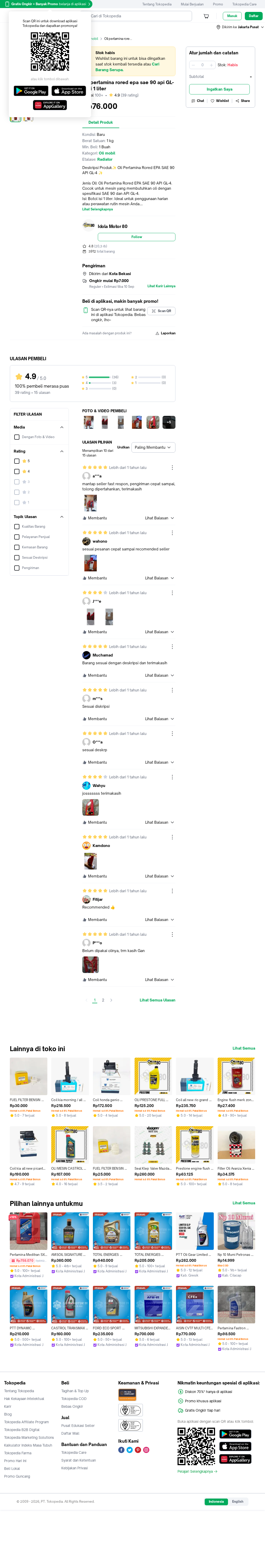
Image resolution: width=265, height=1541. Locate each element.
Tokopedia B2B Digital (22, 1430)
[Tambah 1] (211, 65)
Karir (7, 1406)
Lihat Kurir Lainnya (161, 286)
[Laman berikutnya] (111, 1000)
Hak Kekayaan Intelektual (24, 1399)
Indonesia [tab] (216, 1501)
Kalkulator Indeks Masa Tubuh (28, 1445)
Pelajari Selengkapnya (195, 1471)
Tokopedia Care (244, 4)
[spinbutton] (202, 65)
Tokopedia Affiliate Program (26, 1422)
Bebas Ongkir (72, 1406)
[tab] (100, 122)
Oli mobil (91, 39)
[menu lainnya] (172, 467)
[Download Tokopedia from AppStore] (235, 1446)
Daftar (254, 16)
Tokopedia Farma (17, 1453)
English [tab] (237, 1501)
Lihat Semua (244, 1048)
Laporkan (168, 333)
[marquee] (128, 61)
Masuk (232, 16)
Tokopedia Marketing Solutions (29, 1437)
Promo (218, 4)
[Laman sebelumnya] (86, 1000)
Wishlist (222, 101)
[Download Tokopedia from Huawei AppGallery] (235, 1459)
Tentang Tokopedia (157, 4)
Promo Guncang (17, 1476)
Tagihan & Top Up (75, 1391)
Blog (8, 1414)
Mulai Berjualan (192, 4)
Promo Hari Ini (15, 1461)
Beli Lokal (12, 1468)
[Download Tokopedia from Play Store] (235, 1434)
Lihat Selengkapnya (97, 209)
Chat (200, 101)
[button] (240, 27)
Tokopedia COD (74, 1399)
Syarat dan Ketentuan (78, 1460)
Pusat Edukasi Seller (78, 1426)
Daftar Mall (70, 1433)
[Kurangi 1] (193, 65)
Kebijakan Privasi (74, 1468)
